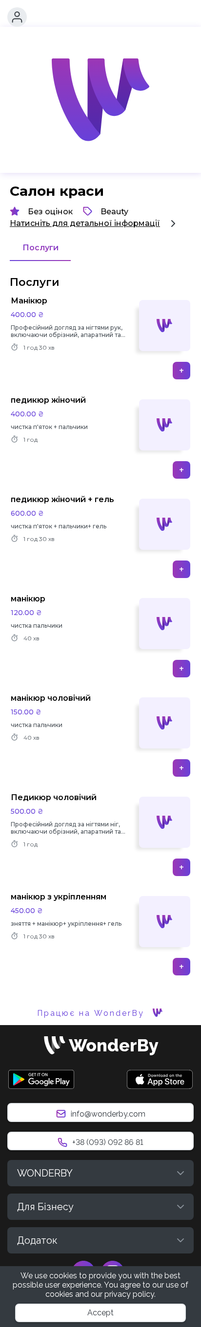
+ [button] (181, 370)
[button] (17, 17)
